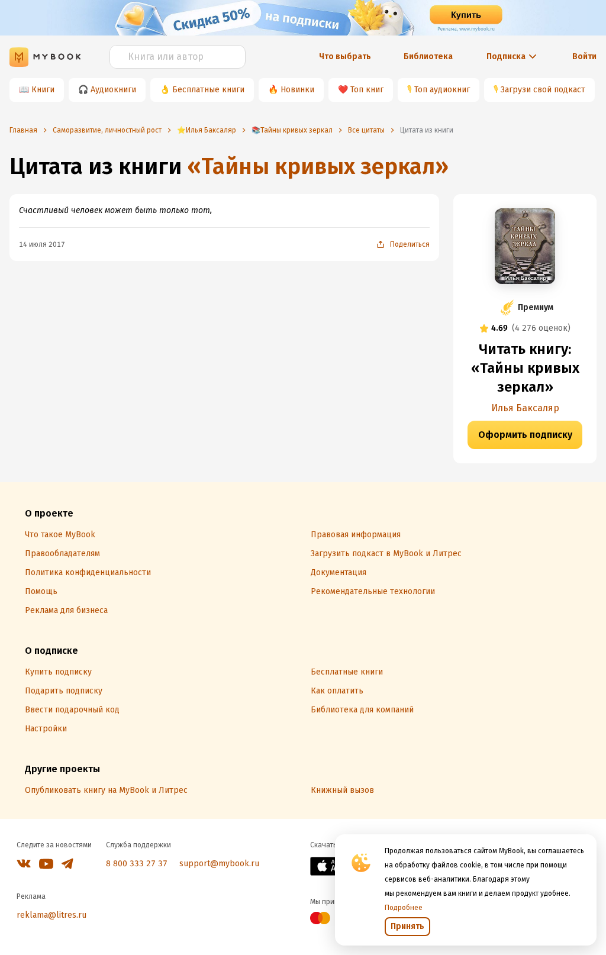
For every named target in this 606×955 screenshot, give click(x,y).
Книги (42, 90)
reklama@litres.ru (51, 915)
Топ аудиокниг (442, 90)
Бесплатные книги (208, 90)
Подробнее (404, 908)
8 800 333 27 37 (136, 864)
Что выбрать (345, 56)
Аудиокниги (113, 90)
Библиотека (428, 56)
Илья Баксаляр (525, 408)
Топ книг (366, 90)
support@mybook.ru (219, 864)
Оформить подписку (525, 434)
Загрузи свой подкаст (543, 90)
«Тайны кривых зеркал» (318, 166)
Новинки (297, 90)
